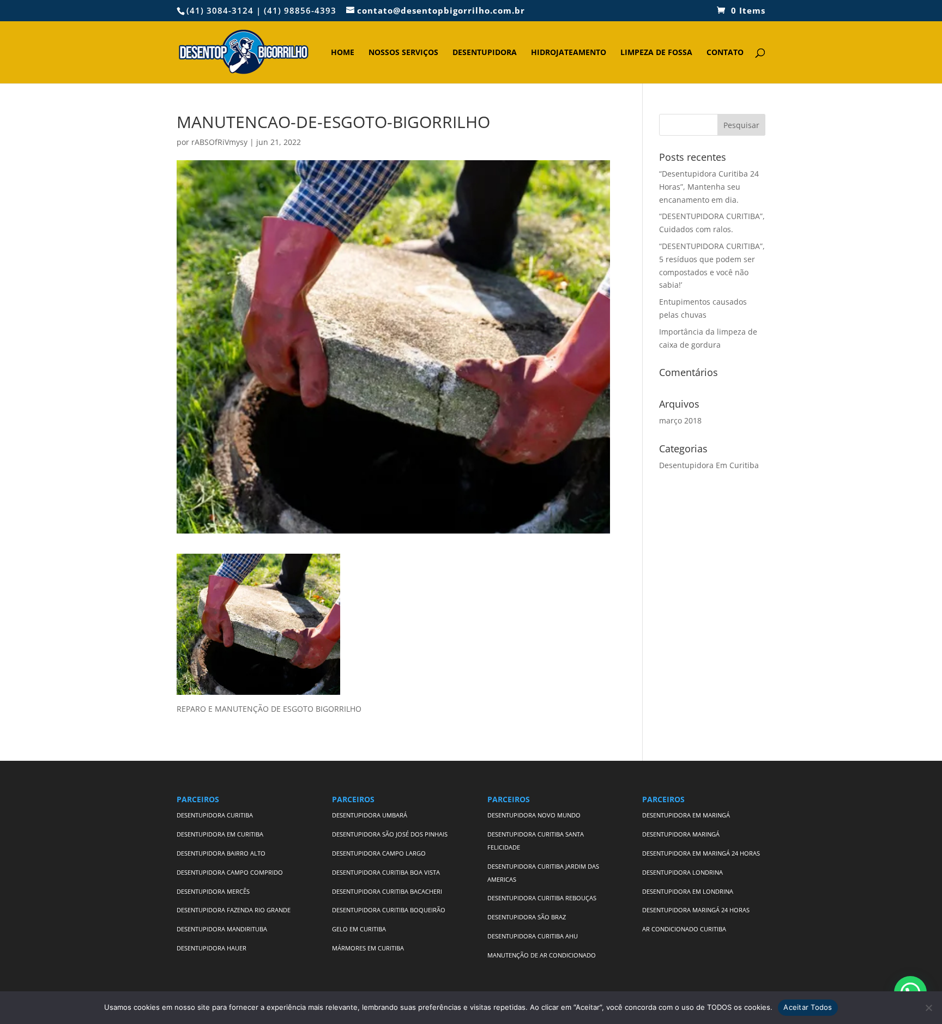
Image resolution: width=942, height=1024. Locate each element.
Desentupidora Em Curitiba (709, 465)
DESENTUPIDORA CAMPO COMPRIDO (230, 872)
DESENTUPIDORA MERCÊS (213, 891)
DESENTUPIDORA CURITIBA (215, 815)
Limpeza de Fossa (656, 53)
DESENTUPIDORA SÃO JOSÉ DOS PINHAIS (390, 834)
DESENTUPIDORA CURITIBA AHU (532, 936)
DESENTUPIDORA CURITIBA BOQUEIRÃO (388, 910)
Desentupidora (484, 53)
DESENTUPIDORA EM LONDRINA (687, 891)
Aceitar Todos (807, 1007)
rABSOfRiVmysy (219, 142)
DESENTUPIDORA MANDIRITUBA (222, 929)
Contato (725, 53)
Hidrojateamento (568, 53)
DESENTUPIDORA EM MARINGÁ (686, 815)
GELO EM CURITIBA (359, 929)
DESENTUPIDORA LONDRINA (682, 872)
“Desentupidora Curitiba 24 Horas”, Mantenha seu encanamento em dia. (709, 186)
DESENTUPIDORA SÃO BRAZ (526, 917)
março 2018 (680, 420)
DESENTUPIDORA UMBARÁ (369, 815)
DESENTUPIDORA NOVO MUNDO (534, 815)
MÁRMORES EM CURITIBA (368, 948)
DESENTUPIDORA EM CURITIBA (220, 834)
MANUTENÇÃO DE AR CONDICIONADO (541, 955)
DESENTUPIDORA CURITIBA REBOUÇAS (541, 898)
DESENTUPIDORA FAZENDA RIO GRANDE (234, 910)
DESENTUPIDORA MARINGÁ (681, 834)
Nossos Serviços (403, 53)
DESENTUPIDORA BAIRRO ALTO (221, 853)
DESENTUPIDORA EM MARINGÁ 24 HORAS (701, 853)
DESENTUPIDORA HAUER (211, 948)
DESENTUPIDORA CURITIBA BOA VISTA (386, 872)
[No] (928, 1007)
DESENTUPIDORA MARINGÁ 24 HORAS (696, 910)
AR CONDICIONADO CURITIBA (684, 929)
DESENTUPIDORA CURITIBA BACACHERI (387, 891)
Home (342, 53)
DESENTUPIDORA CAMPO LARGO (379, 853)
